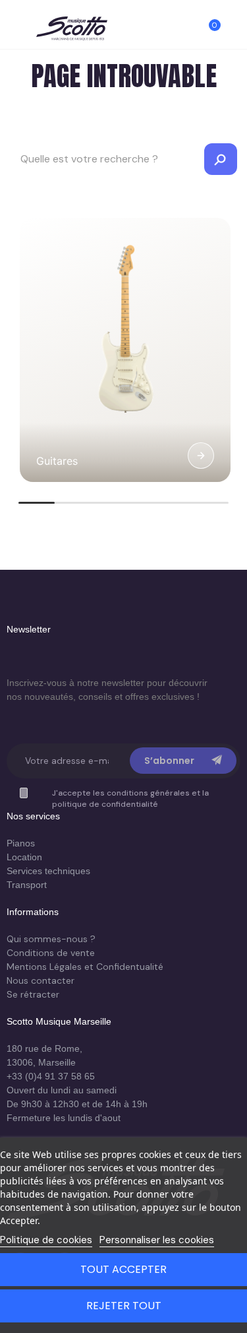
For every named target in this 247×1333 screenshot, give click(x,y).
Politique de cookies (46, 1240)
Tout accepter (123, 1269)
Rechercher (220, 159)
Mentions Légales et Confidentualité (85, 967)
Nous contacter (40, 980)
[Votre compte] (233, 31)
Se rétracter (33, 994)
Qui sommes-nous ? (51, 939)
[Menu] (13, 31)
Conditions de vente (51, 953)
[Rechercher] (186, 31)
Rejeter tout (123, 1305)
